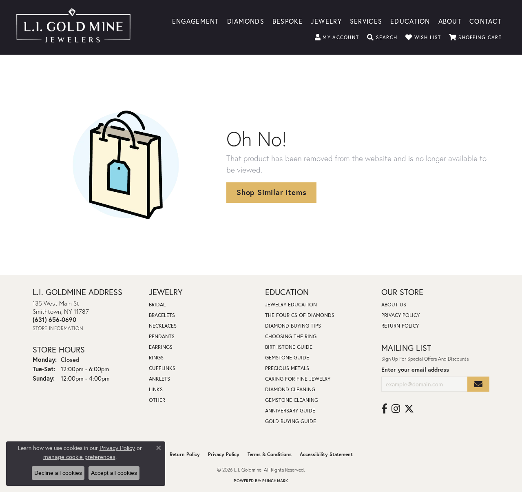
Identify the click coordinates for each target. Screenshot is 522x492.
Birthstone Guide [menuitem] (288, 347)
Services (366, 20)
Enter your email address (415, 369)
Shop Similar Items (271, 192)
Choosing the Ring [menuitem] (290, 336)
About (449, 20)
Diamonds (245, 20)
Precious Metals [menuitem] (287, 368)
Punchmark (275, 480)
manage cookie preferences (79, 457)
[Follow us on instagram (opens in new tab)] (396, 409)
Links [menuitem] (156, 389)
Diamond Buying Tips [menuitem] (293, 325)
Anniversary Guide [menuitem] (290, 410)
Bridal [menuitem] (157, 304)
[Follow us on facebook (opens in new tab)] (384, 409)
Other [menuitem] (157, 400)
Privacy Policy (400, 315)
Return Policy (400, 325)
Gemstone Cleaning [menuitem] (291, 400)
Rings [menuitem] (156, 357)
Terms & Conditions (270, 454)
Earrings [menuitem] (161, 347)
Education (410, 20)
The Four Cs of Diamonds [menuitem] (299, 315)
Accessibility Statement (326, 454)
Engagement (195, 20)
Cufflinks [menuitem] (162, 368)
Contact (485, 20)
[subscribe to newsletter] (478, 384)
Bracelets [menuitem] (162, 315)
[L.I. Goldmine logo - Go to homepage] (73, 27)
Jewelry (326, 20)
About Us (393, 304)
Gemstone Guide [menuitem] (287, 357)
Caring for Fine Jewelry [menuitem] (297, 378)
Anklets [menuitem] (159, 378)
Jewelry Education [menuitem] (291, 304)
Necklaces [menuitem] (163, 325)
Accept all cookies (114, 473)
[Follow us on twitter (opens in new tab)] (409, 409)
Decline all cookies (58, 473)
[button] (337, 37)
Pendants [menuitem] (162, 336)
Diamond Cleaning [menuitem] (290, 389)
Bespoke (287, 20)
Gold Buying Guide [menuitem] (290, 421)
